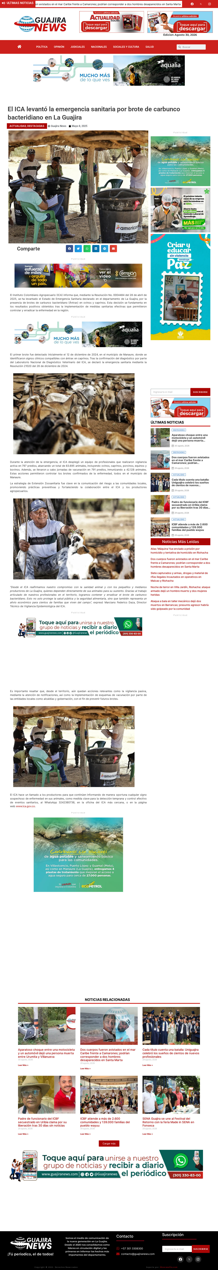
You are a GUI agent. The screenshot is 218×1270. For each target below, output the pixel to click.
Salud (150, 46)
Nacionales (99, 46)
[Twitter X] (201, 4)
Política (42, 46)
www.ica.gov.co (25, 806)
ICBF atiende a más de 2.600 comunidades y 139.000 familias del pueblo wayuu (105, 1122)
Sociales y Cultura (126, 46)
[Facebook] (192, 4)
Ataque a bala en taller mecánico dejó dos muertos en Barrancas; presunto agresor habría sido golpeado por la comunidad (180, 604)
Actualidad (18, 126)
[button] (69, 248)
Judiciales (78, 46)
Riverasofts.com (169, 1267)
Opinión (59, 46)
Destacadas (35, 126)
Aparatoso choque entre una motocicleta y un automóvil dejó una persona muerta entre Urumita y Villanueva (46, 1053)
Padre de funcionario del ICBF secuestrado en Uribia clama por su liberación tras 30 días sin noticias (42, 1122)
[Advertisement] (109, 94)
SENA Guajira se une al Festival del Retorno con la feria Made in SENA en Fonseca (168, 1122)
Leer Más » (23, 1065)
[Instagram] (209, 4)
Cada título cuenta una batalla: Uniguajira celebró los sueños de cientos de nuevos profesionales (140, 4)
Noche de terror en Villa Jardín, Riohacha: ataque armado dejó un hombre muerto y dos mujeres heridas (180, 590)
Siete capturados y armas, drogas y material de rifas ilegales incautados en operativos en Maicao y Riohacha (179, 576)
